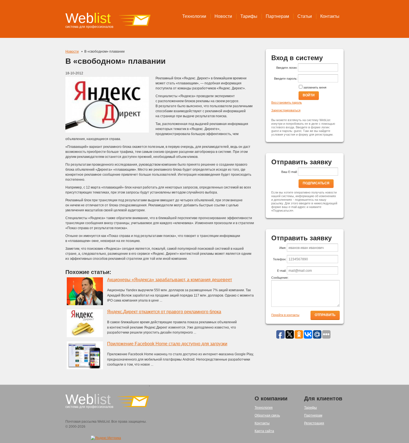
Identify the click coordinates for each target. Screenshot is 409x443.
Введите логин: (286, 67)
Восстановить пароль (286, 102)
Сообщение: (280, 277)
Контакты (329, 16)
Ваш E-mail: (289, 171)
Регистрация (314, 423)
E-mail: (281, 270)
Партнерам (277, 16)
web (88, 18)
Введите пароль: (285, 78)
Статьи (304, 16)
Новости (223, 16)
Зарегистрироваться (285, 110)
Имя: (282, 247)
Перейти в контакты (285, 315)
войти (309, 95)
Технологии (194, 16)
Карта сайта (264, 431)
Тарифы (248, 16)
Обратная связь (267, 415)
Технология (264, 408)
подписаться (316, 183)
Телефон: (279, 259)
